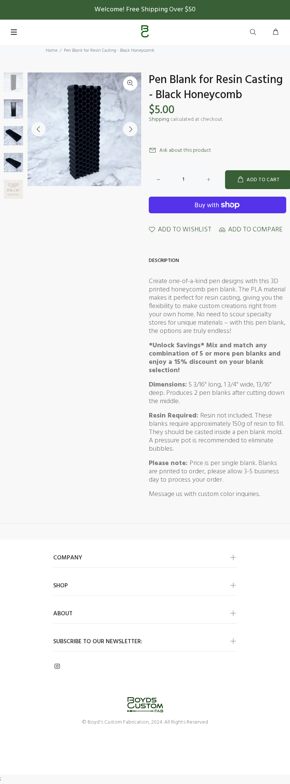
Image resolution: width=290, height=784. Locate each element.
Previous (38, 129)
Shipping (159, 119)
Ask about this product (185, 150)
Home (51, 50)
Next (130, 129)
